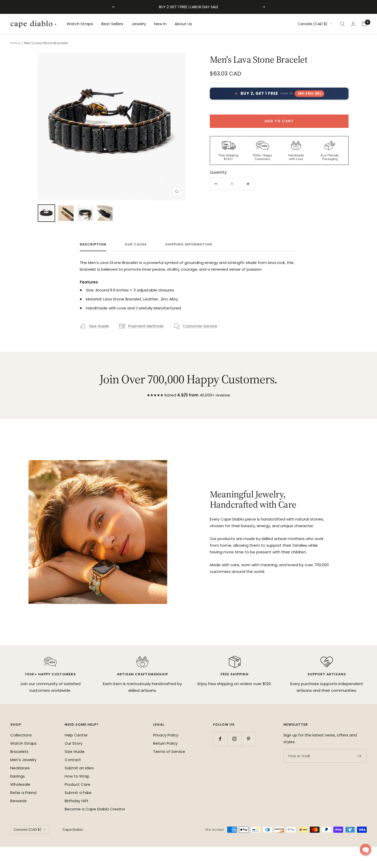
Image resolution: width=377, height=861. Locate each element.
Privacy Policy (165, 735)
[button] (365, 849)
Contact (73, 759)
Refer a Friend (23, 792)
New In (160, 23)
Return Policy (165, 743)
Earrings (17, 776)
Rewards (18, 800)
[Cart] (364, 24)
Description (93, 244)
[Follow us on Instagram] (234, 739)
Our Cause (136, 244)
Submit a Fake (78, 792)
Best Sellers (112, 23)
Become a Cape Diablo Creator (95, 809)
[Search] (342, 24)
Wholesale (20, 784)
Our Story (73, 743)
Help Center (76, 735)
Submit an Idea (79, 768)
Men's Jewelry (23, 759)
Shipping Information (188, 244)
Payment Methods (146, 326)
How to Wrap (77, 776)
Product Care (77, 784)
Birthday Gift (76, 800)
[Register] (359, 756)
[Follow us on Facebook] (220, 739)
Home (15, 43)
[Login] (353, 24)
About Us (183, 23)
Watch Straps (80, 23)
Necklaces (20, 768)
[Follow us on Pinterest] (248, 739)
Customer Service (200, 326)
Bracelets (19, 751)
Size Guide (99, 326)
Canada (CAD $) (313, 23)
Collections (21, 735)
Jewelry (139, 23)
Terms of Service (169, 751)
